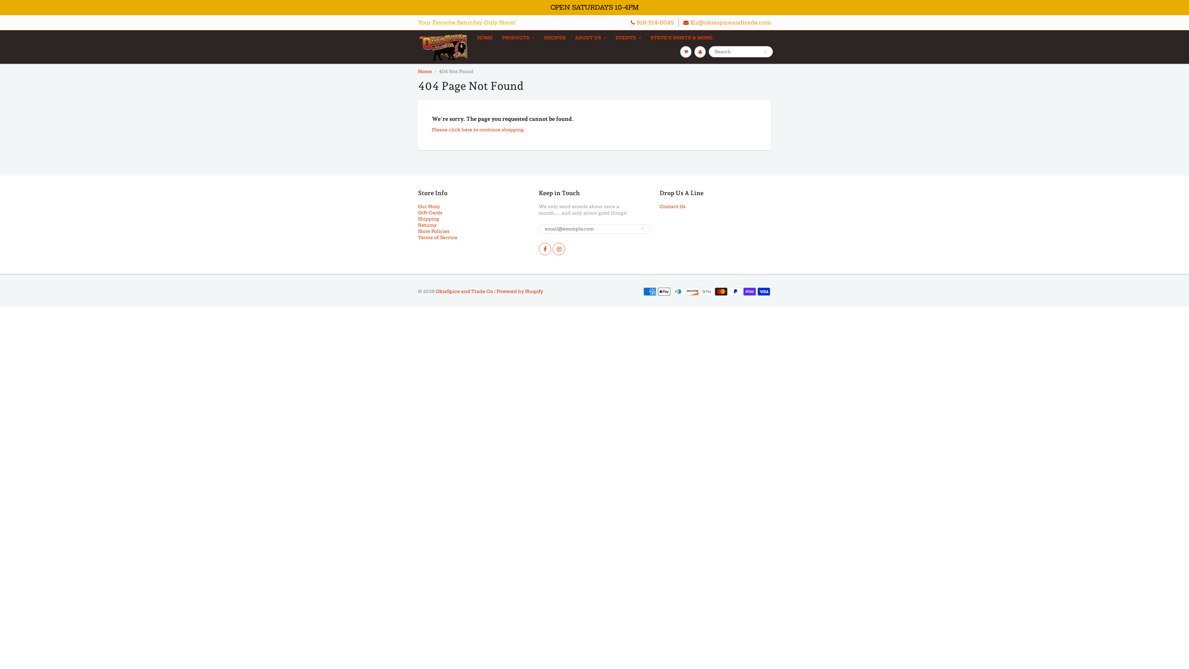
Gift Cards (430, 213)
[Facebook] (545, 249)
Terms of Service (437, 237)
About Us (588, 38)
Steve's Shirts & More (681, 38)
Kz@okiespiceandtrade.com (730, 22)
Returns (427, 225)
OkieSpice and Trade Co (464, 291)
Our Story (429, 206)
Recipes (555, 38)
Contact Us (673, 206)
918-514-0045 (655, 22)
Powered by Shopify (520, 291)
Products (515, 38)
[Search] (765, 52)
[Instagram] (559, 249)
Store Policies (434, 231)
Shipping (428, 219)
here (467, 130)
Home (485, 38)
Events (626, 38)
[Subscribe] (642, 229)
